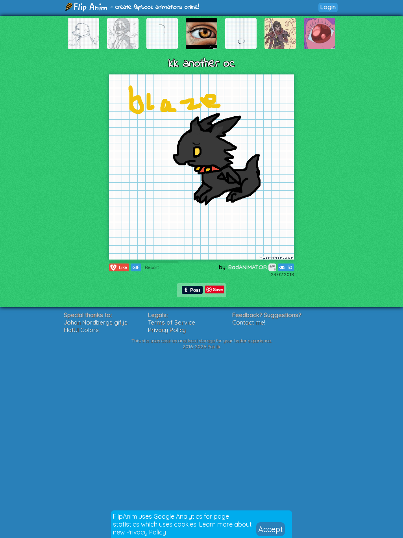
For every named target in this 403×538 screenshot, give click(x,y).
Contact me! (248, 322)
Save (218, 289)
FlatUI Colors (81, 330)
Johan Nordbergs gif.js (96, 322)
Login (328, 7)
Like (119, 267)
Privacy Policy (146, 532)
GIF (136, 267)
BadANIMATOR (248, 267)
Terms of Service (171, 322)
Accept (270, 529)
